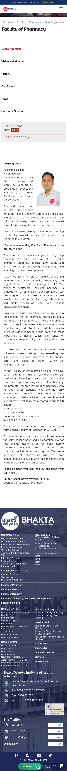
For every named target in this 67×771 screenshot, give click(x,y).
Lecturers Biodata (12, 111)
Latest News (7, 648)
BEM (37, 559)
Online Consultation (10, 550)
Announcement (8, 654)
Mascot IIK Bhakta (9, 638)
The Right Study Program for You (15, 554)
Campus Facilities (9, 574)
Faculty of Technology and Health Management (25, 598)
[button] (30, 766)
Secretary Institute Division (14, 666)
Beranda (8, 22)
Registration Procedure (12, 539)
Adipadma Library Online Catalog (47, 617)
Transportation (42, 546)
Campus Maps (7, 577)
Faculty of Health (10, 589)
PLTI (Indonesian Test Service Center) (49, 638)
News (4, 99)
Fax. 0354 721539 (22, 695)
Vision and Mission (12, 61)
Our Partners (41, 644)
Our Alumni (8, 86)
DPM (37, 556)
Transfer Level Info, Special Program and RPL (14, 565)
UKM (37, 565)
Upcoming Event (9, 646)
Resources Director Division (14, 663)
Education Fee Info (10, 558)
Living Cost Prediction (45, 549)
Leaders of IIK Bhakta (11, 635)
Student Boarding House (47, 543)
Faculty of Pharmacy (29, 22)
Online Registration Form (13, 541)
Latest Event (7, 651)
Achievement (7, 632)
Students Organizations (46, 553)
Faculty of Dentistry (11, 594)
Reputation (6, 624)
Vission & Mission (9, 621)
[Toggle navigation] (61, 9)
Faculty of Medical (10, 603)
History (5, 74)
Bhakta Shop (41, 661)
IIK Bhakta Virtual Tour (12, 580)
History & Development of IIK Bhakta (15, 614)
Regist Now (48, 2)
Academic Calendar (44, 652)
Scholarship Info (9, 561)
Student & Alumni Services (48, 631)
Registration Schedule (11, 547)
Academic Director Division (14, 660)
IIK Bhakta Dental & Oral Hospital (46, 627)
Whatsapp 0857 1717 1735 (27, 700)
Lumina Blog (41, 648)
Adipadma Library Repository (49, 613)
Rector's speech (9, 618)
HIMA (38, 562)
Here (15, 130)
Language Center (43, 634)
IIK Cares (39, 657)
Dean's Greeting (11, 49)
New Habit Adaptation (12, 657)
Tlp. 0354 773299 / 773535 (28, 690)
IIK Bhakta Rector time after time (14, 628)
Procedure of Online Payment (15, 544)
